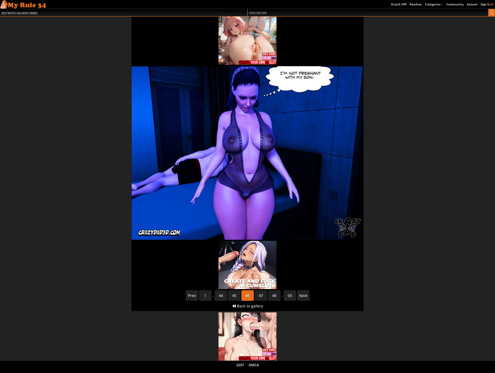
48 (274, 295)
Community (455, 4)
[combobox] (111, 12)
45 (234, 295)
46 (247, 295)
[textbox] (112, 12)
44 (221, 295)
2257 (240, 365)
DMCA (254, 365)
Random (416, 4)
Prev (192, 295)
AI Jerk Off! (399, 4)
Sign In (485, 4)
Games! (472, 4)
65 (290, 295)
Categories (433, 4)
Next (303, 295)
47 (261, 295)
